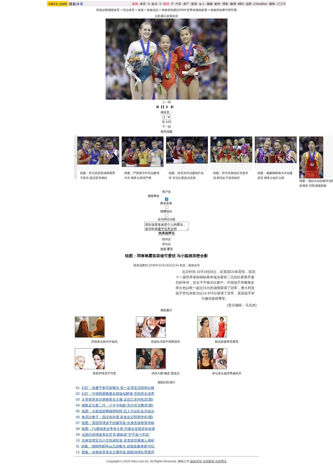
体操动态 (152, 10)
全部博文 (221, 461)
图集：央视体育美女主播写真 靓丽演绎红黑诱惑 (118, 452)
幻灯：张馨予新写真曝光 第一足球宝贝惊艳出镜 (118, 388)
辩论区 (166, 244)
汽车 (178, 4)
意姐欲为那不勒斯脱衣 (165, 341)
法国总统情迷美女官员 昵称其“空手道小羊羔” (116, 434)
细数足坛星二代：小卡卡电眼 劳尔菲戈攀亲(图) (117, 405)
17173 (281, 4)
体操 (141, 10)
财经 (166, 4)
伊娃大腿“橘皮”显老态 (165, 373)
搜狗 (272, 4)
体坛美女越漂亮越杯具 (226, 373)
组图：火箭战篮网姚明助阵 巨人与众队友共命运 (118, 411)
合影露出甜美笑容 (166, 16)
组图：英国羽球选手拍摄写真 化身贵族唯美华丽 (118, 423)
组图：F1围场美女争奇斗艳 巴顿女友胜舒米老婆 (118, 429)
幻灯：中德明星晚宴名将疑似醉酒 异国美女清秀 (118, 394)
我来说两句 (140, 265)
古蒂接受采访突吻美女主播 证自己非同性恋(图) (117, 399)
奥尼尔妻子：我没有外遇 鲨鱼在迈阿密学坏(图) (117, 417)
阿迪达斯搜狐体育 (108, 10)
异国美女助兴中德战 (104, 341)
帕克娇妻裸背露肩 (226, 341)
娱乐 (154, 4)
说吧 (249, 4)
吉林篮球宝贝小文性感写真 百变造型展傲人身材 (118, 440)
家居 (194, 4)
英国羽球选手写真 (104, 373)
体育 (143, 4)
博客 (225, 4)
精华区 (166, 239)
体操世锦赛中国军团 (223, 10)
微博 (233, 4)
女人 (202, 4)
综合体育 (129, 10)
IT (172, 4)
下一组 (166, 126)
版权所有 (196, 461)
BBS (241, 4)
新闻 (135, 4)
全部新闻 (208, 461)
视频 (210, 4)
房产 (186, 4)
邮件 (217, 4)
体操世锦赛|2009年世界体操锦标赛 (184, 10)
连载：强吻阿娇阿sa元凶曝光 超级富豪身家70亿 (118, 446)
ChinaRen (260, 4)
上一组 (166, 102)
